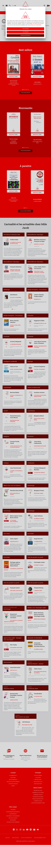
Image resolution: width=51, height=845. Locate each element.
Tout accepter (25, 28)
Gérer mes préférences (25, 35)
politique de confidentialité (35, 24)
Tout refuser (25, 32)
